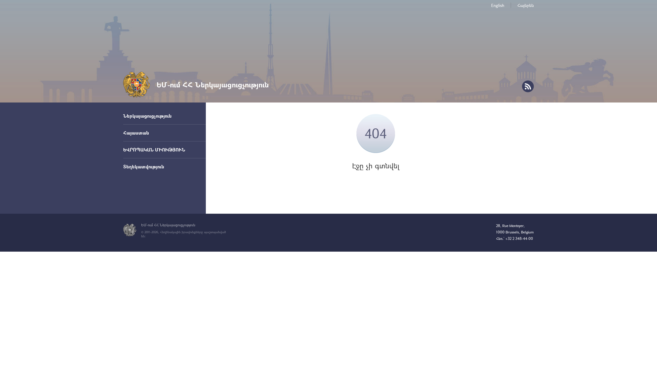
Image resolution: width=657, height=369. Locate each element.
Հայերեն (525, 5)
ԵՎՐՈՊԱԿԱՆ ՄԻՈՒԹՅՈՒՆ (154, 150)
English (497, 5)
